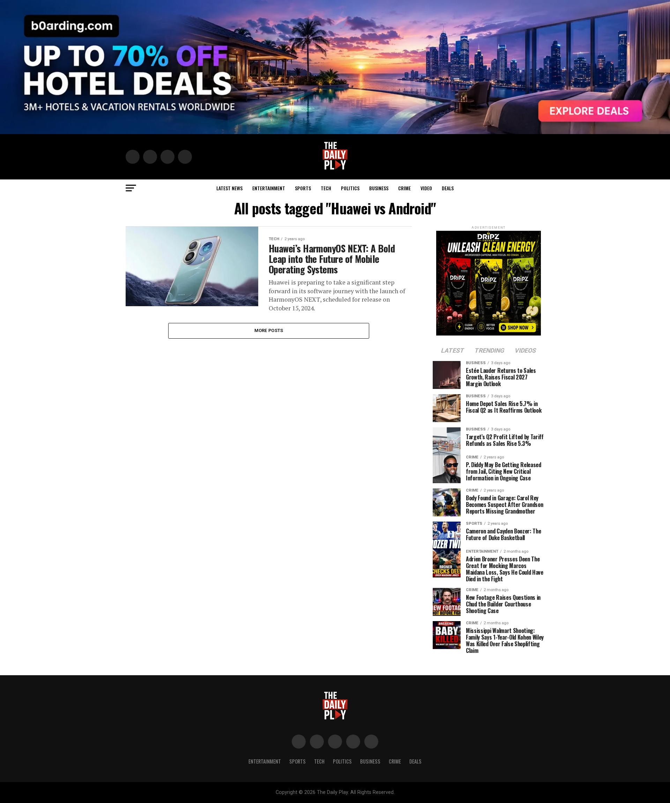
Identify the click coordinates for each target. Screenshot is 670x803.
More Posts (268, 330)
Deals (448, 188)
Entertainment (268, 188)
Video (426, 188)
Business (378, 188)
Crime (404, 188)
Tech (326, 188)
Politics (350, 188)
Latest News (229, 188)
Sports (303, 188)
